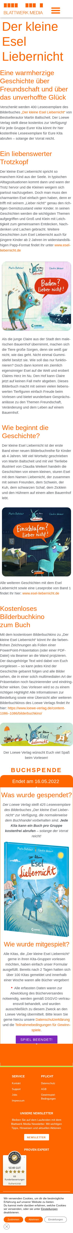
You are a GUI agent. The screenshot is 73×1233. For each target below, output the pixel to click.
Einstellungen (49, 1208)
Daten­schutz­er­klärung (53, 1020)
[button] (55, 10)
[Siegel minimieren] (24, 1157)
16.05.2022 (47, 781)
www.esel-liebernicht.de (40, 593)
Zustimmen (13, 1219)
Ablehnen (34, 1219)
